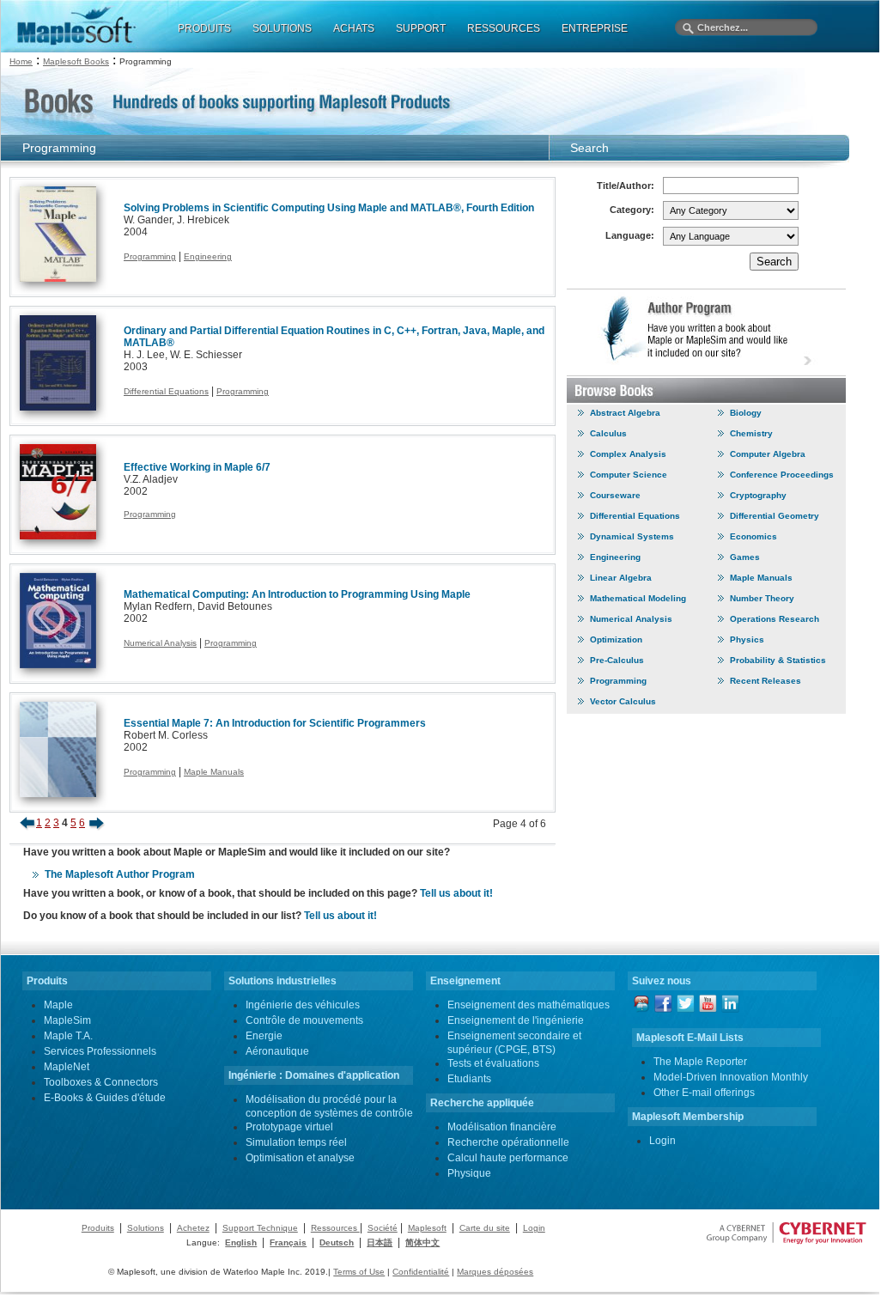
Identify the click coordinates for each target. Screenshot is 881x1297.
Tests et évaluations (493, 1063)
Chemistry (751, 433)
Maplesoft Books (76, 61)
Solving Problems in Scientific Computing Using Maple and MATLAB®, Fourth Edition (329, 208)
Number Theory (762, 598)
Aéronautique (277, 1051)
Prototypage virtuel (289, 1127)
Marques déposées (495, 1271)
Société (383, 1228)
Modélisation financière (501, 1127)
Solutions (145, 1228)
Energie (264, 1036)
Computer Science (628, 474)
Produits (98, 1228)
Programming (150, 256)
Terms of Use (359, 1271)
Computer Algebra (767, 454)
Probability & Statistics (778, 660)
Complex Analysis (628, 454)
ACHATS (353, 28)
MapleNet (66, 1067)
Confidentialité (420, 1271)
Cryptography (758, 495)
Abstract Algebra (625, 412)
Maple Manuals (214, 771)
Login (662, 1141)
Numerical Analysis (160, 643)
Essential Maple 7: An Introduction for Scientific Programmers (275, 723)
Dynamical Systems (632, 536)
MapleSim (67, 1020)
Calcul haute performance (507, 1158)
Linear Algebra (621, 577)
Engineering (208, 256)
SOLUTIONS (282, 28)
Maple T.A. (68, 1036)
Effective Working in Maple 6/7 (197, 467)
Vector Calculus (623, 701)
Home (21, 61)
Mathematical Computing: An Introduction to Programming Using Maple (297, 594)
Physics (747, 639)
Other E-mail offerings (704, 1093)
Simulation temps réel (296, 1142)
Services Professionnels (100, 1051)
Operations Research (774, 619)
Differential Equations (166, 391)
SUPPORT (421, 28)
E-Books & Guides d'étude (105, 1098)
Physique (469, 1173)
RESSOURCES (503, 28)
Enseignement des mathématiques (528, 1005)
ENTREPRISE (595, 28)
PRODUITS (204, 28)
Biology (746, 412)
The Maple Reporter (700, 1062)
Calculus (608, 433)
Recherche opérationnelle (508, 1142)
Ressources (335, 1228)
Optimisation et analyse (300, 1158)
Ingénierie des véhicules (303, 1005)
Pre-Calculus (617, 660)
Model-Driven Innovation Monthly (730, 1077)
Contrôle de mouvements (304, 1020)
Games (745, 557)
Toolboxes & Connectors (101, 1082)
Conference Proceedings (782, 474)
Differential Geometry (774, 516)
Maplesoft (427, 1228)
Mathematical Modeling (638, 598)
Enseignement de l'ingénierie (515, 1020)
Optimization (616, 639)
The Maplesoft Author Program (120, 874)
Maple (58, 1005)
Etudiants (469, 1079)
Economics (753, 536)
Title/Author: (625, 185)
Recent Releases (765, 680)
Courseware (615, 495)
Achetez (193, 1228)
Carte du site (484, 1228)
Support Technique (260, 1228)
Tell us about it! (456, 893)
